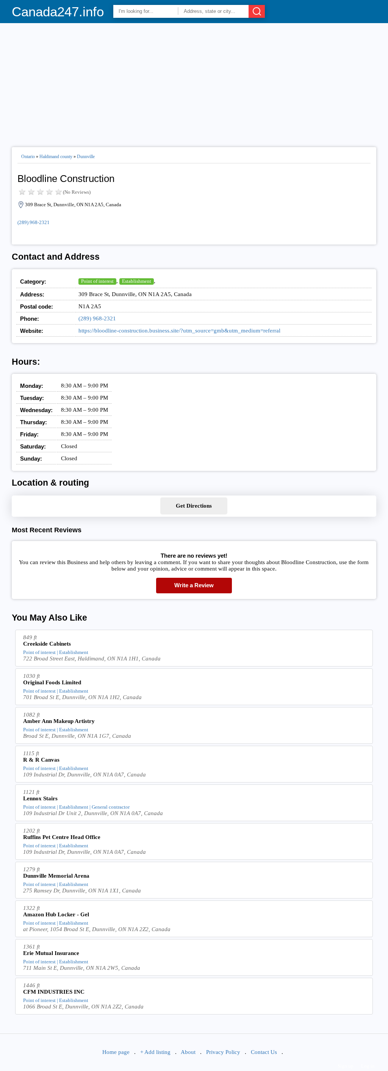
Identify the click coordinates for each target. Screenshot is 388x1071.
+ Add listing (155, 1052)
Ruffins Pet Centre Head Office (61, 837)
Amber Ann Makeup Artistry (59, 721)
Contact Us (264, 1052)
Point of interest (97, 281)
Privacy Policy (223, 1052)
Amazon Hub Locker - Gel (56, 914)
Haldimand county (55, 156)
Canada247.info (58, 11)
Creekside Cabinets (47, 644)
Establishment (136, 281)
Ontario (28, 156)
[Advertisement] (194, 82)
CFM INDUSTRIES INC (53, 992)
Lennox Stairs (40, 798)
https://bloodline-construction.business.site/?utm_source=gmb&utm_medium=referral (179, 331)
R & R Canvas (41, 760)
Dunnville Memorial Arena (56, 876)
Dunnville (86, 156)
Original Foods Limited (52, 682)
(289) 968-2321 (33, 222)
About (188, 1052)
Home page (116, 1052)
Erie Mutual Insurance (51, 953)
